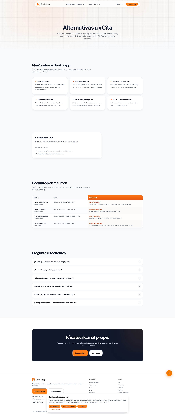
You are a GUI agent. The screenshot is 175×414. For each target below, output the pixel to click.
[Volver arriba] (169, 373)
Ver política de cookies (54, 409)
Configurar (82, 406)
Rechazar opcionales (69, 406)
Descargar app (132, 4)
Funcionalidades (70, 4)
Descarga (92, 392)
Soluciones (80, 4)
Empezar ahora (80, 353)
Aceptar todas (54, 406)
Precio (90, 4)
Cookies (120, 387)
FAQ (119, 382)
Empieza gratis (56, 391)
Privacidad (121, 385)
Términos (120, 390)
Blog (90, 390)
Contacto (97, 4)
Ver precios (96, 353)
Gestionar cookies (123, 392)
